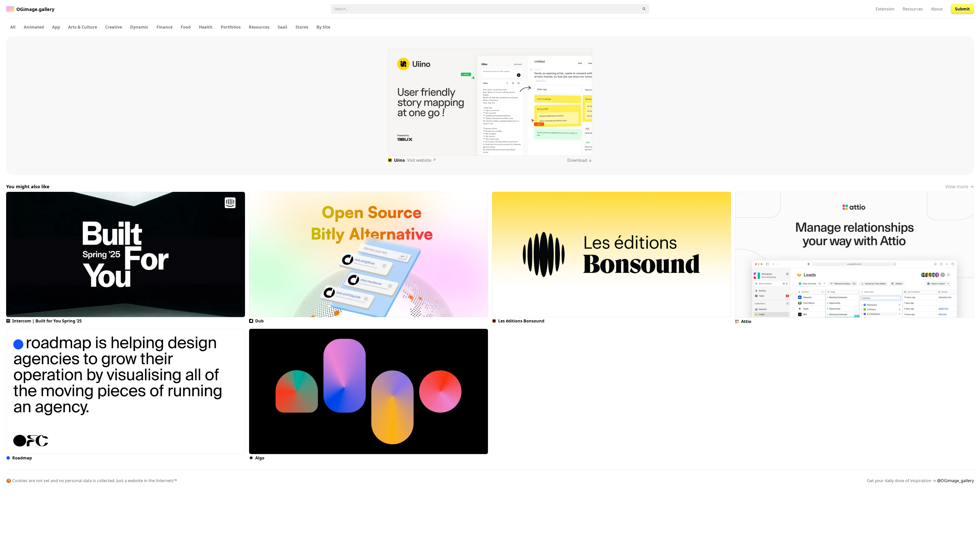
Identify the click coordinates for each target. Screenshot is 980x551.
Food (186, 27)
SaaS (282, 27)
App (56, 27)
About (937, 9)
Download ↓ (579, 160)
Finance (164, 27)
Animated (34, 27)
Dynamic (139, 27)
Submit (962, 9)
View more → (959, 186)
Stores (302, 27)
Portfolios (231, 27)
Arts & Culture (82, 27)
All (13, 27)
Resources (913, 9)
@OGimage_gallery (955, 480)
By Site (323, 27)
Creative (113, 27)
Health (206, 27)
